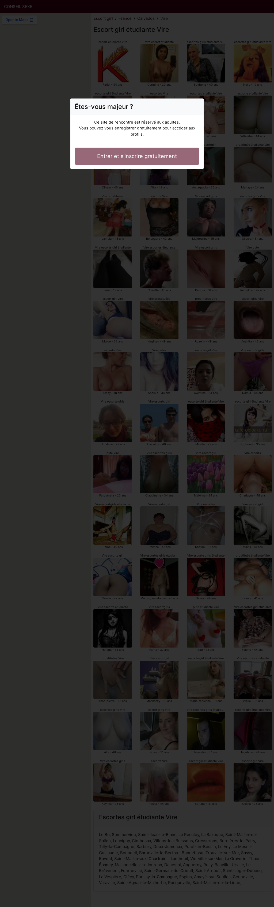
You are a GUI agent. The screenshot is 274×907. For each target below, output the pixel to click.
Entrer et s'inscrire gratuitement (137, 156)
